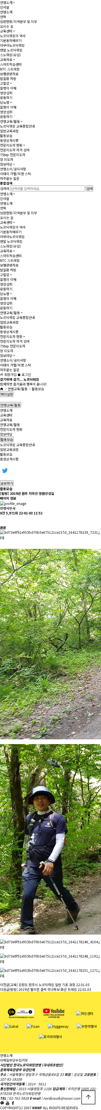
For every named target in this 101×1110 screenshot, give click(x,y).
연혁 (3, 16)
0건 (2, 513)
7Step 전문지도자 (12, 154)
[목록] (3, 520)
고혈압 (4, 83)
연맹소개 (6, 2)
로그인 (26, 374)
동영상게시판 (9, 140)
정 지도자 (6, 159)
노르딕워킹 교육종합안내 (17, 126)
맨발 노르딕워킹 (11, 50)
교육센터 (6, 31)
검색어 (4, 188)
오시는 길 (6, 26)
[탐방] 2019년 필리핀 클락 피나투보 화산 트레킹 (43, 989)
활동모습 (6, 135)
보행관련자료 (9, 73)
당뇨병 (4, 102)
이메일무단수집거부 (14, 1060)
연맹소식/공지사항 (13, 168)
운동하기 (6, 97)
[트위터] (5, 470)
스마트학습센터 (11, 64)
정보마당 (6, 164)
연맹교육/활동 (10, 121)
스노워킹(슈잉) (10, 54)
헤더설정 (7, 394)
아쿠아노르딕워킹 (12, 45)
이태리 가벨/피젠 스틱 (15, 173)
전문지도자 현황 (11, 145)
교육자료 (6, 59)
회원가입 (10, 374)
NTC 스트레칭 (10, 69)
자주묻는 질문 (9, 178)
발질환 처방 (8, 78)
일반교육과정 (9, 130)
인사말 (4, 7)
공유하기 (7, 483)
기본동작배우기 (11, 40)
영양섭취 (6, 92)
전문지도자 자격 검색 (14, 149)
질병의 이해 (8, 88)
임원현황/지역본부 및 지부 (18, 21)
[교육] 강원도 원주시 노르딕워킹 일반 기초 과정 (42, 984)
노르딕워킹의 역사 (13, 35)
